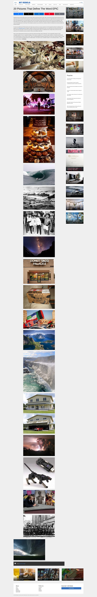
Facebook (40, 587)
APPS (46, 4)
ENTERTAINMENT (40, 4)
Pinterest (40, 589)
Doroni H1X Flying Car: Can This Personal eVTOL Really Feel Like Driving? (74, 194)
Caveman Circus (22, 563)
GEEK (60, 4)
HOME (16, 4)
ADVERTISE (72, 4)
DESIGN (50, 4)
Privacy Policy (18, 590)
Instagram (40, 590)
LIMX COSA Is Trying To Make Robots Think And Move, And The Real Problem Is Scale (74, 145)
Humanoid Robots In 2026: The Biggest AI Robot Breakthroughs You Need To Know (74, 118)
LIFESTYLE (55, 4)
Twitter (40, 588)
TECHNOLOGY (21, 4)
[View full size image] (39, 55)
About (17, 587)
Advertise (17, 589)
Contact (17, 588)
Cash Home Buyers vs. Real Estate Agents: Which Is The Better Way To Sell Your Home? (74, 69)
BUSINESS (33, 4)
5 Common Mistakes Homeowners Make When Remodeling (73, 207)
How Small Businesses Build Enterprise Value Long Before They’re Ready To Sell (73, 42)
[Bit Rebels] (24, 3)
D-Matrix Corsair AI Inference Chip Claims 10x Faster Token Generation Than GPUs (74, 168)
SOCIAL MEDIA (27, 4)
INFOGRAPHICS (65, 4)
